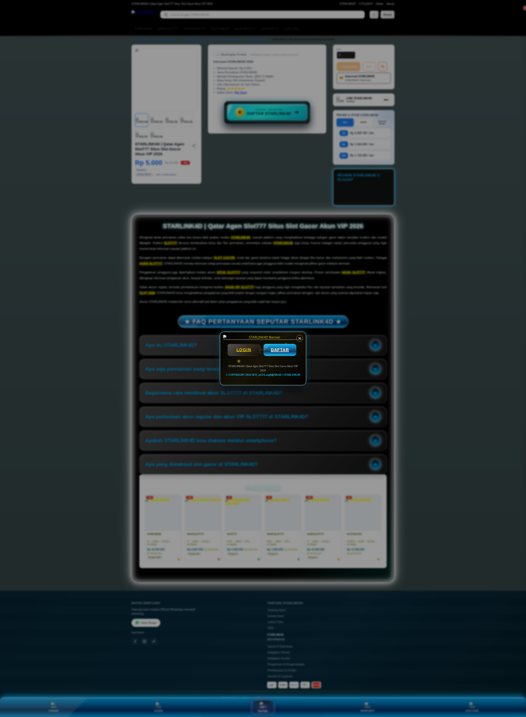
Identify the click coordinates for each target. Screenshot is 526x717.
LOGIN (243, 350)
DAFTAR (280, 350)
